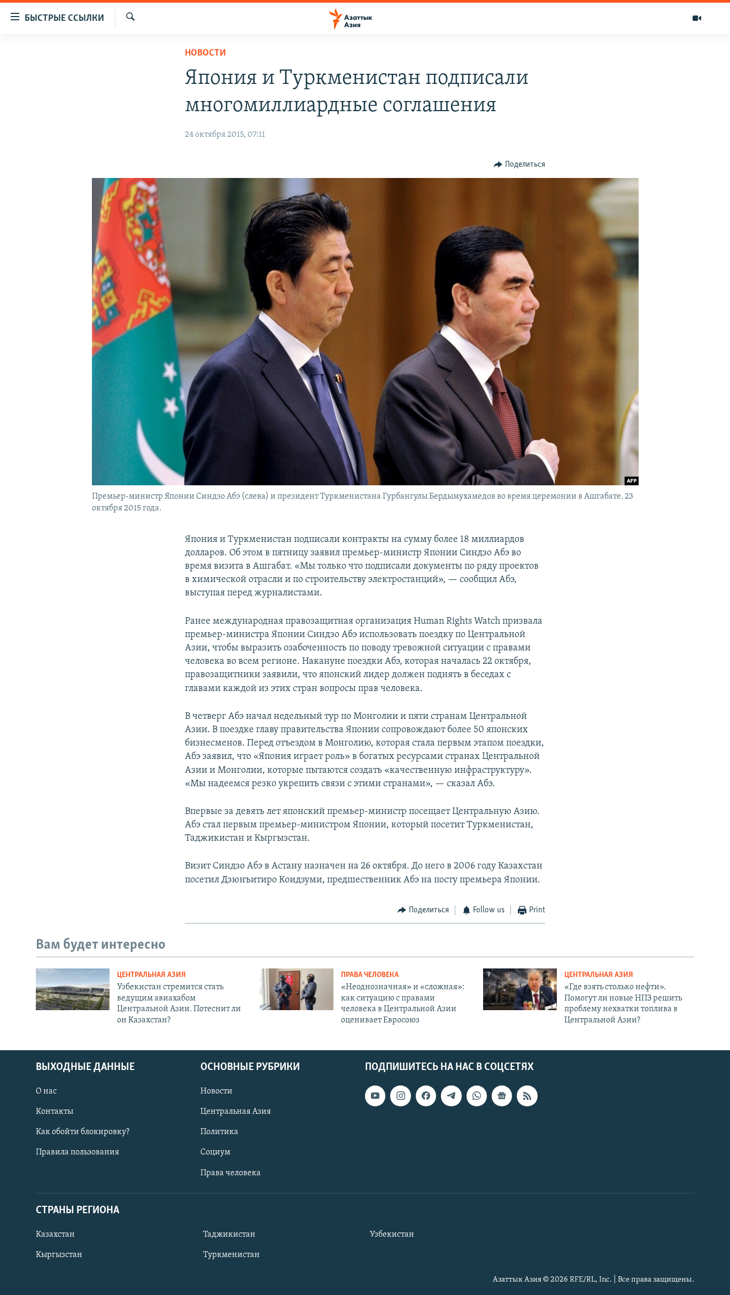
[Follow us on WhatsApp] (477, 1095)
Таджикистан (229, 1234)
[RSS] (527, 1095)
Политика (219, 1132)
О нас (46, 1091)
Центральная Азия (151, 975)
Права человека (370, 975)
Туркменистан (231, 1255)
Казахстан (55, 1234)
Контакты (54, 1111)
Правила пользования (77, 1152)
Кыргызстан (59, 1255)
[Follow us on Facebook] (426, 1095)
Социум (215, 1152)
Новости (205, 53)
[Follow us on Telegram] (451, 1095)
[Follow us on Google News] (502, 1095)
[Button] (519, 165)
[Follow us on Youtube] (375, 1095)
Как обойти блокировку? (82, 1132)
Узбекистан (392, 1234)
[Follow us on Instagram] (400, 1095)
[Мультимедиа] (697, 18)
